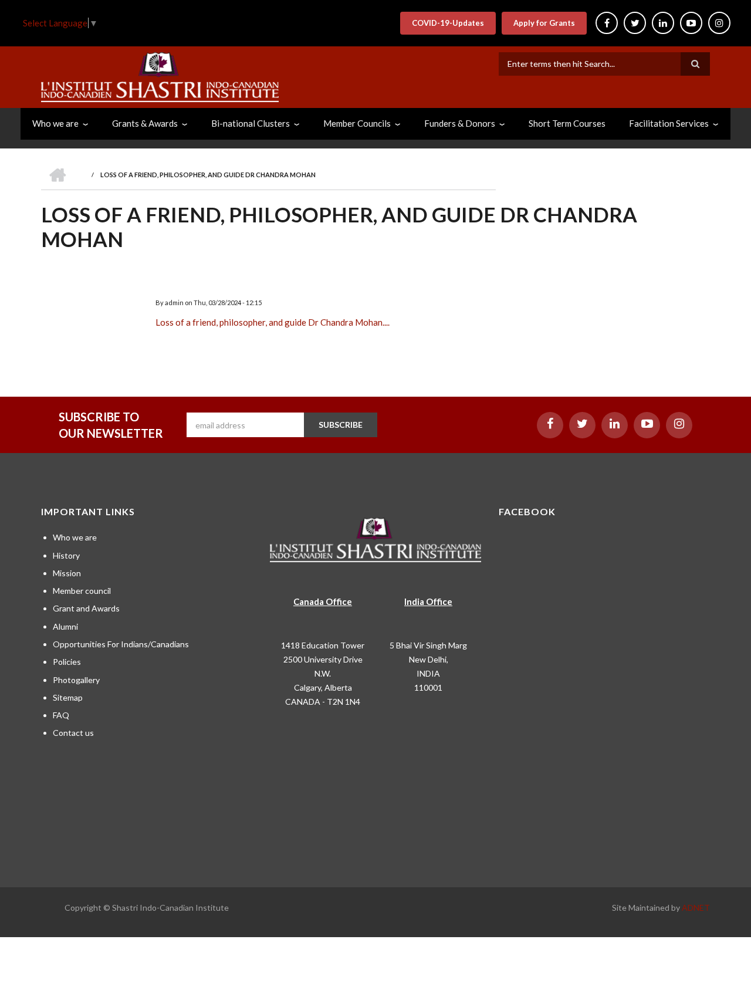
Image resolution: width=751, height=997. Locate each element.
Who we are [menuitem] (55, 123)
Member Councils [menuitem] (357, 123)
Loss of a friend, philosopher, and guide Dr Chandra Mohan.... (272, 322)
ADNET (696, 907)
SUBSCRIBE (341, 425)
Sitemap (68, 697)
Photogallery (76, 680)
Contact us (73, 733)
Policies (67, 662)
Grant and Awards (86, 608)
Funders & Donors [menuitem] (459, 123)
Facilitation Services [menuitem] (669, 123)
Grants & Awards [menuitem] (145, 123)
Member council (82, 591)
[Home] (160, 75)
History (66, 555)
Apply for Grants (544, 23)
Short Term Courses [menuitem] (567, 123)
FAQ (61, 715)
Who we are (75, 537)
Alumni (65, 626)
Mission (67, 573)
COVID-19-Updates (448, 23)
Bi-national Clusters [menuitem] (250, 123)
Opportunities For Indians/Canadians (121, 644)
